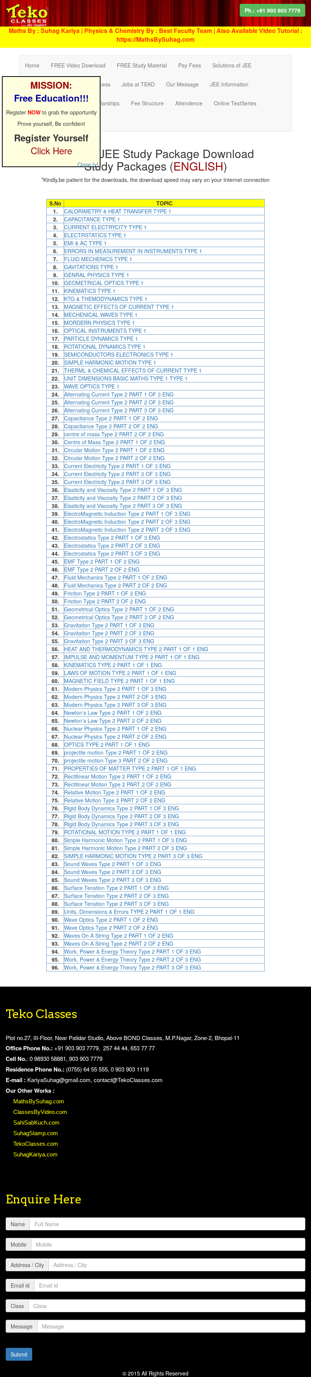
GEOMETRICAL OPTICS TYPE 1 (104, 283)
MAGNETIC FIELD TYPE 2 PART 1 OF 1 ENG (119, 681)
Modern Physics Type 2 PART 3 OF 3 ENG (115, 704)
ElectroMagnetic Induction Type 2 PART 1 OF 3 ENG (127, 513)
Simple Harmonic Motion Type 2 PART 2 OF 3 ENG (125, 848)
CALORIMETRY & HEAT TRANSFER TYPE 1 (117, 211)
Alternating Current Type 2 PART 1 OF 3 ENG (119, 394)
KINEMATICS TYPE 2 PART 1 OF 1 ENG (113, 665)
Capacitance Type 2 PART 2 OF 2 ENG (111, 426)
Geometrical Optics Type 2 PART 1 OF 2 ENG (119, 609)
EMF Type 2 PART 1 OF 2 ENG (102, 561)
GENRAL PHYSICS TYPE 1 (96, 275)
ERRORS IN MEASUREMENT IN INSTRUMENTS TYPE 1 (133, 251)
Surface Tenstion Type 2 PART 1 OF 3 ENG (116, 887)
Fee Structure (147, 103)
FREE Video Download (78, 65)
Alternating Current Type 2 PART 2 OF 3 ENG (119, 402)
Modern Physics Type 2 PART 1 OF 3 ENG (115, 688)
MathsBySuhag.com (38, 1101)
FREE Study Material (142, 65)
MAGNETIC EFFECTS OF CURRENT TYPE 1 (119, 306)
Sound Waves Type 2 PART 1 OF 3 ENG (112, 864)
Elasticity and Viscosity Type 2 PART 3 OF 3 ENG (123, 505)
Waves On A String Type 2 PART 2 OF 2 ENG (118, 943)
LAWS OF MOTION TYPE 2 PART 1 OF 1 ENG (120, 673)
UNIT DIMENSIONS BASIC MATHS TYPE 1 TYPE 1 (126, 378)
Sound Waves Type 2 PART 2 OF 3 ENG (112, 872)
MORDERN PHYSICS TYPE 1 (99, 322)
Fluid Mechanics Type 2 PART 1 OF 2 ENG (115, 577)
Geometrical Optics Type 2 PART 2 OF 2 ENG (119, 617)
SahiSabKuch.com (36, 1122)
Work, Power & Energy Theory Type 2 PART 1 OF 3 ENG (132, 951)
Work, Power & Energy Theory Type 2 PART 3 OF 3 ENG (132, 967)
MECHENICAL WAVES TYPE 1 (101, 314)
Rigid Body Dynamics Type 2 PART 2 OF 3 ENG (121, 816)
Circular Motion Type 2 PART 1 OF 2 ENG (114, 450)
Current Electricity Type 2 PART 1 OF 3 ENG (117, 466)
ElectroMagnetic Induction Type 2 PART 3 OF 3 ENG (127, 529)
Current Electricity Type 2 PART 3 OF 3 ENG (117, 482)
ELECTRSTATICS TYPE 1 (95, 235)
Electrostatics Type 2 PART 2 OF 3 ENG (112, 545)
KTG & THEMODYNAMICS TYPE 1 (106, 298)
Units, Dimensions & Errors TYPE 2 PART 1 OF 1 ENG (129, 911)
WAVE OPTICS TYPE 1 (91, 386)
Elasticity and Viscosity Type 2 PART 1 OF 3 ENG (123, 489)
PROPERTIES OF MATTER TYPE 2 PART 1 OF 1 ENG (130, 768)
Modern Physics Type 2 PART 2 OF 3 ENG (115, 696)
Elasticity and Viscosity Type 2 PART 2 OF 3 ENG (123, 497)
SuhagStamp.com (35, 1133)
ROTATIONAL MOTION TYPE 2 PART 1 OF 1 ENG (125, 832)
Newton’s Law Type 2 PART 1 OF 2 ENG (113, 712)
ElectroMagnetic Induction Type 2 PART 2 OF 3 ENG (127, 521)
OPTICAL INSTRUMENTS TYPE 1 (105, 330)
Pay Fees (189, 65)
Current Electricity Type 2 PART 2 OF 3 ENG (117, 474)
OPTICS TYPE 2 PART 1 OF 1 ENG (107, 744)
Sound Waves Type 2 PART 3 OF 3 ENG (112, 880)
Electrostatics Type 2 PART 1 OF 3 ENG (112, 537)
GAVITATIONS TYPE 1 (91, 267)
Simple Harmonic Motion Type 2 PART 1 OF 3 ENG (125, 840)
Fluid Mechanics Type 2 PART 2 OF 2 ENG (115, 585)
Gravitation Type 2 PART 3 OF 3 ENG (109, 641)
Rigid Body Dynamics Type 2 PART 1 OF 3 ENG (121, 808)
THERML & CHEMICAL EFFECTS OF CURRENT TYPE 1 (133, 370)
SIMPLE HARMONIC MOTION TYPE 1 (110, 362)
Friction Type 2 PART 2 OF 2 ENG (105, 601)
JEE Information (229, 84)
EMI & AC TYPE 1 (85, 243)
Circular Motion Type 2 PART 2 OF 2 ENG (114, 458)
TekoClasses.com (35, 1143)
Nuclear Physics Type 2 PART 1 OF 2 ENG (115, 728)
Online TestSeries (235, 103)
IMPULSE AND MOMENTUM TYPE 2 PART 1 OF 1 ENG (131, 657)
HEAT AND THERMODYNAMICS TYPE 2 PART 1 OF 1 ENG (136, 649)
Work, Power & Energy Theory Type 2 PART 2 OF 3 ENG (132, 959)
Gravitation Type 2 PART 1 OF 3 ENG (109, 625)
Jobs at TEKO (138, 84)
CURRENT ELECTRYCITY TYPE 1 (105, 227)
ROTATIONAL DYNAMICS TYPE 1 (105, 346)
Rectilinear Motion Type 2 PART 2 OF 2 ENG (117, 784)
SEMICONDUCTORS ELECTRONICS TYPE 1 (118, 354)
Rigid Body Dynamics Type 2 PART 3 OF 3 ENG (121, 824)
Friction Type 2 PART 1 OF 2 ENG (105, 593)
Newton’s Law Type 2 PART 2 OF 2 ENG (113, 720)
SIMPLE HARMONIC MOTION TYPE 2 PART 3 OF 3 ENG (133, 856)
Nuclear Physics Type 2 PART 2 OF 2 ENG (115, 736)
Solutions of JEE (231, 65)
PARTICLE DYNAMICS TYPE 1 (101, 338)
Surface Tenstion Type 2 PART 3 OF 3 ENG (116, 903)
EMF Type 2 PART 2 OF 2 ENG (102, 569)
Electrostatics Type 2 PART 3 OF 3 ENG (112, 553)
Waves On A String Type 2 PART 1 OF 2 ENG (118, 935)
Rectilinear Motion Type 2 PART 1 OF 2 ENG (117, 776)
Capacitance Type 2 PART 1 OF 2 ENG (111, 418)
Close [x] (87, 164)
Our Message (182, 84)
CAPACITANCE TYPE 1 (92, 219)
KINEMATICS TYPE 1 (90, 291)
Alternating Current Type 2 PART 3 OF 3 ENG (119, 410)
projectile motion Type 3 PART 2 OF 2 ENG (116, 760)
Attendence (189, 103)
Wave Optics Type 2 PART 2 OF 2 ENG (111, 927)
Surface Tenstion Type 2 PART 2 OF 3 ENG (116, 895)
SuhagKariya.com (35, 1154)
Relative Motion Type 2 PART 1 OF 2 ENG (114, 792)
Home (32, 65)
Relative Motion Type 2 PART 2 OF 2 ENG (114, 800)
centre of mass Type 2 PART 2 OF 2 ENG (114, 434)
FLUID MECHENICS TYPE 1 (98, 259)
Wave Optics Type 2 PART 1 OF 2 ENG (111, 919)
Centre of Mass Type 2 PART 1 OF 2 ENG (114, 442)
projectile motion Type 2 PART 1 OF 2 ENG (116, 752)
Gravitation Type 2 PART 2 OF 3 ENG (109, 633)
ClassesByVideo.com (40, 1112)
